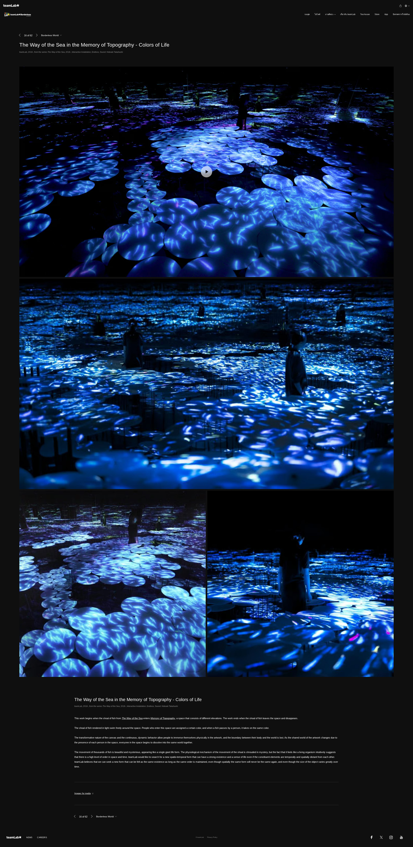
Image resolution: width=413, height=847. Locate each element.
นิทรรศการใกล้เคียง (401, 14)
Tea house (365, 14)
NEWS (29, 837)
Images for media (82, 793)
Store (377, 14)
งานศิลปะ (329, 14)
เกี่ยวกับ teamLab (347, 14)
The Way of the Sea (132, 718)
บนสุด (307, 14)
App (386, 14)
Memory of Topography (163, 718)
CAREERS (42, 837)
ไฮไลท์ (317, 14)
